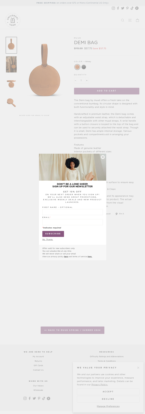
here (66, 256)
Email (46, 217)
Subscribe (53, 234)
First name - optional (57, 207)
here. (90, 256)
